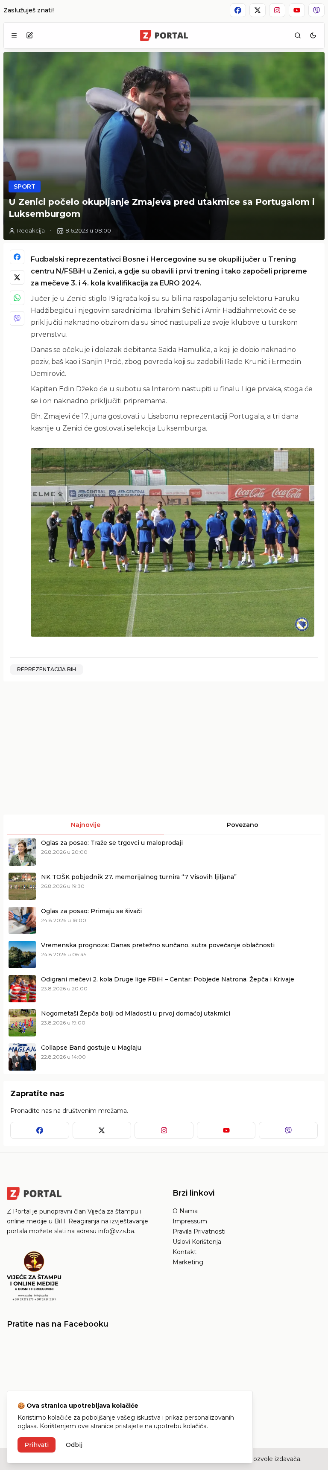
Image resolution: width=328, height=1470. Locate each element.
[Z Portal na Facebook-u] (238, 10)
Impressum (190, 1221)
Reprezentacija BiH (46, 669)
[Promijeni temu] (313, 35)
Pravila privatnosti (199, 1231)
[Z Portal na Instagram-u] (277, 10)
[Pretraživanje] (298, 35)
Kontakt (184, 1252)
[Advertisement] (82, 748)
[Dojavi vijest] (29, 35)
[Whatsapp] (17, 298)
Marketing (188, 1262)
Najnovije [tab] (85, 825)
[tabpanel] (164, 954)
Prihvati (36, 1445)
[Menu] (14, 35)
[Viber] (17, 318)
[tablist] (164, 825)
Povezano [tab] (242, 825)
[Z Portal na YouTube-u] (297, 10)
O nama (185, 1211)
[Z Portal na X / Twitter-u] (257, 10)
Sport (24, 186)
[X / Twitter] (17, 277)
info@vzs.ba (116, 1231)
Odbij (74, 1445)
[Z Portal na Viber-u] (316, 10)
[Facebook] (17, 257)
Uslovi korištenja (197, 1242)
